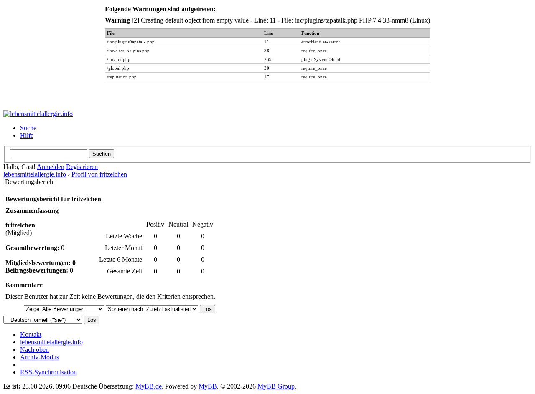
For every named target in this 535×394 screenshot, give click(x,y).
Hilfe (26, 135)
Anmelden (50, 166)
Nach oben (34, 349)
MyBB (208, 386)
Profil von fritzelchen (99, 174)
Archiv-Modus (39, 357)
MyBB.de (148, 386)
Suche (28, 127)
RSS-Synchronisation (48, 372)
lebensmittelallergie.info (34, 174)
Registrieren (82, 166)
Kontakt (30, 334)
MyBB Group (276, 386)
